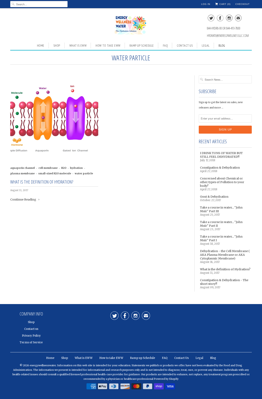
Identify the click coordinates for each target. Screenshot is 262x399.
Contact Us (185, 45)
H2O (63, 168)
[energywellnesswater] (131, 25)
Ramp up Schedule (142, 45)
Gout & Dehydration (214, 196)
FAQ (165, 45)
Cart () (225, 4)
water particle (131, 57)
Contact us (31, 329)
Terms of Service (31, 342)
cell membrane (48, 168)
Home (40, 45)
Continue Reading (23, 199)
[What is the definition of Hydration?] (54, 119)
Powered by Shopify (166, 378)
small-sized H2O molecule (54, 173)
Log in (205, 4)
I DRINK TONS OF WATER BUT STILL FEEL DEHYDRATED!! (221, 155)
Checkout (242, 4)
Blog (222, 45)
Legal (206, 45)
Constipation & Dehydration (220, 167)
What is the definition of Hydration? (41, 182)
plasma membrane (22, 173)
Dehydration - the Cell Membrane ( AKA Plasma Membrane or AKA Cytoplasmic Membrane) (225, 254)
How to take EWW (108, 45)
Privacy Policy (31, 335)
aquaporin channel (22, 168)
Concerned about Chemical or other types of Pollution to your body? (222, 182)
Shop (56, 45)
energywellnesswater (43, 365)
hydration (76, 168)
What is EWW (78, 45)
